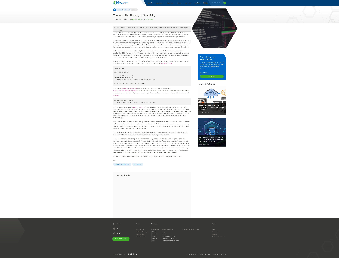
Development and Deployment (169, 238)
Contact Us (121, 239)
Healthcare (154, 238)
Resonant (137, 164)
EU (207, 3)
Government (155, 229)
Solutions (159, 3)
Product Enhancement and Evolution (171, 240)
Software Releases (218, 237)
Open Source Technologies (190, 229)
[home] (114, 9)
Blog (213, 229)
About (150, 3)
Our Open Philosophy (142, 232)
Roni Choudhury (137, 19)
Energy (153, 236)
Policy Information (205, 254)
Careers (188, 3)
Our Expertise (140, 229)
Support (164, 231)
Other (153, 240)
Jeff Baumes (149, 19)
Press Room (216, 232)
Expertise (169, 3)
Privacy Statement (191, 254)
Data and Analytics (122, 164)
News (179, 3)
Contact (197, 3)
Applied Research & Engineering (170, 236)
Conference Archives (219, 254)
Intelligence (154, 234)
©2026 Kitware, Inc (119, 254)
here (121, 30)
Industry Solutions (167, 229)
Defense (154, 231)
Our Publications (141, 237)
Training (164, 234)
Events (214, 234)
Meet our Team (140, 234)
